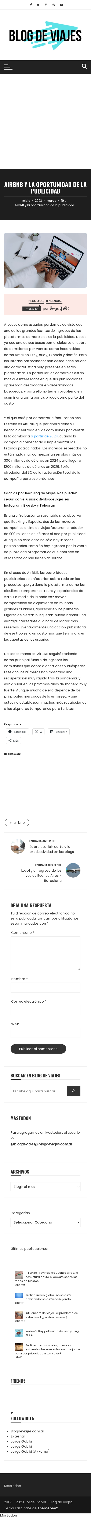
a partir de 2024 (44, 436)
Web (15, 1024)
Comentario (22, 932)
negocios (36, 301)
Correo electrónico (28, 1001)
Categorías (20, 1213)
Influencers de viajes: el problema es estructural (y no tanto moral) (52, 1315)
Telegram (48, 505)
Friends (18, 1380)
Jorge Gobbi (59, 308)
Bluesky (29, 505)
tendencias (54, 301)
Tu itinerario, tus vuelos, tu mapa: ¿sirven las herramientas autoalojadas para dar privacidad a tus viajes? (47, 1349)
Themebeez (47, 1508)
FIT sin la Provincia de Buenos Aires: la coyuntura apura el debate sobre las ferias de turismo (46, 1277)
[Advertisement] (45, 121)
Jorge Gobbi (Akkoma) (30, 1451)
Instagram (13, 505)
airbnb (19, 822)
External (18, 1436)
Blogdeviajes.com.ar (27, 1431)
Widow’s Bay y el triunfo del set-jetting (52, 1331)
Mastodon (12, 1485)
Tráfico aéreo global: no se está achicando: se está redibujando (48, 1297)
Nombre (19, 978)
